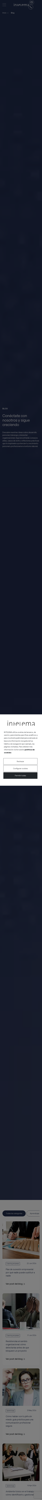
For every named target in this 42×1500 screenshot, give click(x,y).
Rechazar (20, 761)
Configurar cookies (20, 768)
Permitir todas (20, 776)
